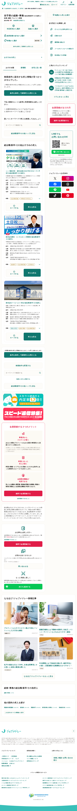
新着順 (23, 67)
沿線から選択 (33, 28)
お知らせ (11, 763)
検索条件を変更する (23, 365)
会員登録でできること (23, 498)
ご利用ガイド (43, 1)
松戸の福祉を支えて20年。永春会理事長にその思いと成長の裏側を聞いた (20, 665)
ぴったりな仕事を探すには (63, 29)
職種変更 (37, 1)
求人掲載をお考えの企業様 (34, 756)
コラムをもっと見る (61, 96)
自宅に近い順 (37, 67)
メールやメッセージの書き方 (64, 49)
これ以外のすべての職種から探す (14, 712)
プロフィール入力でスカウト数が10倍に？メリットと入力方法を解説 (20, 629)
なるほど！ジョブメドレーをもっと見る (38, 676)
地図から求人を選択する (23, 379)
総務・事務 (9, 693)
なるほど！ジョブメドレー (16, 761)
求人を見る (32, 207)
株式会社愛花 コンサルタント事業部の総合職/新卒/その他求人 (23, 238)
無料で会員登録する (23, 493)
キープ (55, 4)
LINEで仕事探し (31, 1)
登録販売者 (64, 707)
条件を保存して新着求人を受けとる (23, 46)
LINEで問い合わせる (62, 152)
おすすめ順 (10, 67)
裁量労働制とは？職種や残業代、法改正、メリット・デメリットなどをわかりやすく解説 (56, 630)
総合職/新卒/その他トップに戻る (23, 133)
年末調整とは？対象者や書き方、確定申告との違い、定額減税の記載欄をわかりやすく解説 (55, 664)
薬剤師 (24, 707)
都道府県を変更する (19, 20)
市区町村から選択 (13, 28)
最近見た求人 (46, 4)
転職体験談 (5, 763)
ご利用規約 (14, 756)
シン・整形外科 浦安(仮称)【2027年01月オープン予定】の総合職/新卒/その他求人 (23, 172)
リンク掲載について (32, 758)
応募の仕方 (58, 36)
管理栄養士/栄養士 (49, 707)
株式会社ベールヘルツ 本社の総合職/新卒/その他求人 (23, 303)
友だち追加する (24, 586)
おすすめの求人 (10, 57)
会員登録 (71, 4)
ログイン (63, 4)
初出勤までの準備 (60, 55)
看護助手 (36, 707)
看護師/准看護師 (11, 707)
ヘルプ (17, 758)
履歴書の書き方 (60, 42)
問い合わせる (23, 566)
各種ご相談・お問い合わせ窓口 (63, 758)
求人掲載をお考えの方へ (52, 1)
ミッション (5, 761)
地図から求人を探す (62, 15)
